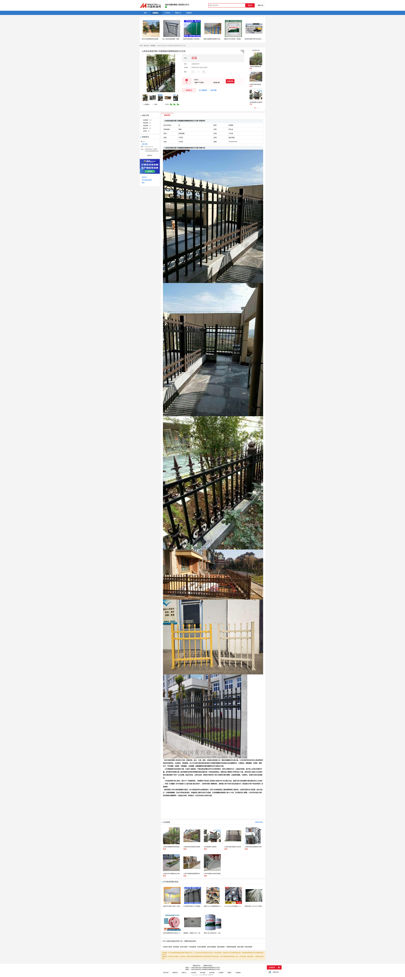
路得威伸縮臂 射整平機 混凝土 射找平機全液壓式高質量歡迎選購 (263, 39)
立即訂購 (213, 90)
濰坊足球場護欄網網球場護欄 (150, 39)
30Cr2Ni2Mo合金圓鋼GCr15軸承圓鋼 (235, 906)
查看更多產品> (259, 822)
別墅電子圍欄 (167, 947)
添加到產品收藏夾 (147, 180)
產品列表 (146, 46)
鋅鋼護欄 (152, 46)
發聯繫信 (189, 90)
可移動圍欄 (192, 947)
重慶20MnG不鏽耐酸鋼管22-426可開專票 (215, 906)
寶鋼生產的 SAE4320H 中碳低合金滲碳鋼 (256, 906)
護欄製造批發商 (207, 965)
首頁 (141, 46)
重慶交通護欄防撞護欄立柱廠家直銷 (214, 39)
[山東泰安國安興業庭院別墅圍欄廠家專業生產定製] (256, 76)
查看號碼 (230, 81)
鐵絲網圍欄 (221, 947)
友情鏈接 (238, 973)
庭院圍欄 (176, 947)
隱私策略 (202, 973)
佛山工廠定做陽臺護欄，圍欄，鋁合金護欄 (174, 39)
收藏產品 (146, 104)
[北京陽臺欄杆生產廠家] (256, 94)
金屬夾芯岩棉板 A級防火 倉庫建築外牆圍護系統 (176, 906)
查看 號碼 (144, 144)
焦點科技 (205, 975)
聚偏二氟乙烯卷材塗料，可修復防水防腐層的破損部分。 (220, 933)
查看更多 (149, 155)
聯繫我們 (175, 973)
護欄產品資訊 (196, 965)
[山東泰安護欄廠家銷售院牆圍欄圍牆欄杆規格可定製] (256, 59)
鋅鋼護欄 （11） (147, 120)
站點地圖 (193, 973)
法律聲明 (220, 973)
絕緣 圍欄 (240, 947)
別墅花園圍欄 (201, 947)
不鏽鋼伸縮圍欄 (231, 947)
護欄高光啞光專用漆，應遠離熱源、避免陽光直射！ (238, 39)
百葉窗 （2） (146, 131)
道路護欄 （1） (147, 125)
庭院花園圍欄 (211, 947)
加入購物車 (203, 90)
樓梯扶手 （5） (147, 128)
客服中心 (184, 973)
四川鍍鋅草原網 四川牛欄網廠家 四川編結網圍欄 (197, 906)
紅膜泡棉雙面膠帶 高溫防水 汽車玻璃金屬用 (175, 933)
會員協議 (211, 973)
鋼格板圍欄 (248, 947)
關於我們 (165, 973)
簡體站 (229, 973)
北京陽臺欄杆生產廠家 (256, 102)
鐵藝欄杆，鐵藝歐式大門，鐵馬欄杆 (193, 933)
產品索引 (144, 177)
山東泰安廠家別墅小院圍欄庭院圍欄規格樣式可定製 (205, 967)
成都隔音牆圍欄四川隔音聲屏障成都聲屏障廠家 (196, 39)
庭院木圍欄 (183, 947)
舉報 (156, 104)
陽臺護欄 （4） (147, 123)
